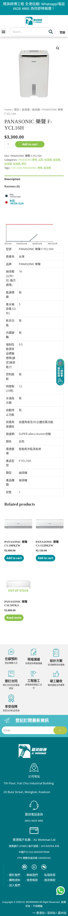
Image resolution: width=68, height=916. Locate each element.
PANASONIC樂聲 (27, 159)
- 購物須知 (13, 880)
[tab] (34, 179)
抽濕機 (26, 109)
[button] (3, 31)
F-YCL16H (16, 167)
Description (12, 179)
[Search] (50, 31)
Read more (13, 618)
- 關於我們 (13, 875)
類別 (16, 109)
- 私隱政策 (49, 875)
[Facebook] (24, 866)
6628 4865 (21, 8)
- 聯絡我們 (31, 875)
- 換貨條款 (49, 880)
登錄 (62, 32)
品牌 (40, 159)
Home (8, 109)
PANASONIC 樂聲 (32, 167)
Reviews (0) (12, 186)
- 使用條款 (31, 880)
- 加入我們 (13, 885)
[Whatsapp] (34, 866)
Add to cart (29, 144)
